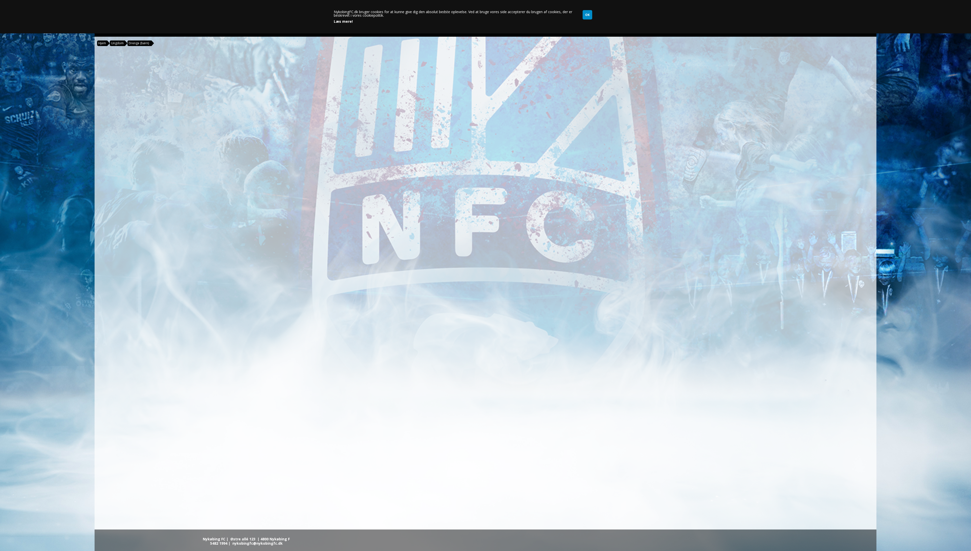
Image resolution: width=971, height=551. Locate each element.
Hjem (102, 43)
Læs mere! (343, 21)
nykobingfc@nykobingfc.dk (257, 543)
